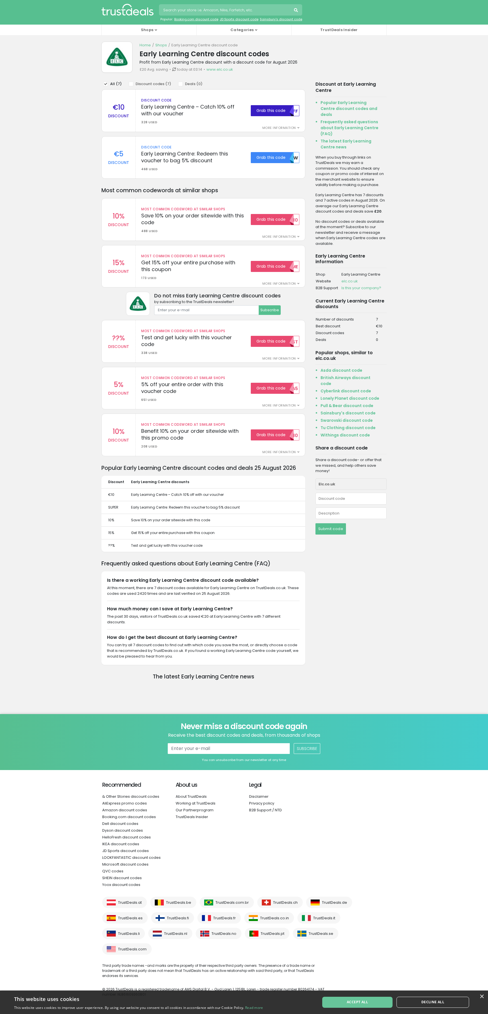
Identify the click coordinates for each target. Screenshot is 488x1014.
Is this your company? (361, 288)
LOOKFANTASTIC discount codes (131, 857)
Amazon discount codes (124, 810)
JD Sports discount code (239, 19)
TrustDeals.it (324, 918)
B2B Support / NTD (265, 810)
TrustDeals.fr (224, 918)
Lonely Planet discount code (350, 398)
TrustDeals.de (334, 902)
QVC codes (112, 871)
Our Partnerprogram (194, 810)
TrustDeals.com (132, 949)
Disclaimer (259, 796)
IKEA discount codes (120, 844)
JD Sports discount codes (125, 850)
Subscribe (269, 310)
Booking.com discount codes (129, 817)
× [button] (482, 996)
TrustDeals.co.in (274, 918)
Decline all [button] (432, 1002)
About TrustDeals (191, 796)
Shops (161, 45)
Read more (254, 1007)
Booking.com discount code (196, 19)
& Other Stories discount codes (130, 796)
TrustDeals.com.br (232, 902)
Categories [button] (242, 30)
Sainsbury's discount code (281, 19)
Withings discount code (345, 435)
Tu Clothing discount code (348, 428)
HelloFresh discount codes (126, 837)
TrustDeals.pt (272, 933)
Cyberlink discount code (346, 391)
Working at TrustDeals (195, 803)
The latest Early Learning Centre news (346, 144)
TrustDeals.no (224, 933)
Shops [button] (147, 30)
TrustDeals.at (130, 902)
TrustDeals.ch (285, 902)
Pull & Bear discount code (347, 405)
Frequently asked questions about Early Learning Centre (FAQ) (349, 128)
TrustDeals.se (321, 933)
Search (296, 10)
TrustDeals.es (130, 918)
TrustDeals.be (178, 902)
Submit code (330, 528)
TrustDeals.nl (175, 933)
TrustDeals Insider (339, 30)
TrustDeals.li (129, 933)
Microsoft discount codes (125, 864)
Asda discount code (341, 370)
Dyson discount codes (122, 830)
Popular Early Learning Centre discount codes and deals (349, 108)
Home (145, 45)
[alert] (244, 1002)
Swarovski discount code (347, 420)
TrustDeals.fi (178, 918)
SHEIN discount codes (122, 878)
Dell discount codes (120, 823)
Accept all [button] (357, 1002)
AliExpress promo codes (124, 803)
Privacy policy (261, 803)
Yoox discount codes (121, 884)
